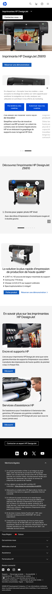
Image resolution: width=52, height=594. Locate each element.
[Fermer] (47, 88)
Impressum (29, 582)
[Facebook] (8, 569)
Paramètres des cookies (14, 107)
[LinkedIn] (3, 569)
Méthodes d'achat (9, 547)
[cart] (36, 4)
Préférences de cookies (23, 576)
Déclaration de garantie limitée (30, 580)
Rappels (5, 574)
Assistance (6, 553)
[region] (26, 100)
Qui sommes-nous (9, 540)
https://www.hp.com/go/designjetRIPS (28, 486)
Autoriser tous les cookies (37, 107)
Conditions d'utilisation (10, 580)
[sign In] (42, 4)
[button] (20, 150)
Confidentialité (7, 576)
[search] (30, 4)
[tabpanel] (21, 125)
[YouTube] (19, 569)
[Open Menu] (48, 4)
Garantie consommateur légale (12, 582)
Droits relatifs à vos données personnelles (20, 578)
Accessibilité (30, 574)
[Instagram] (14, 569)
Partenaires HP (8, 559)
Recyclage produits (16, 574)
